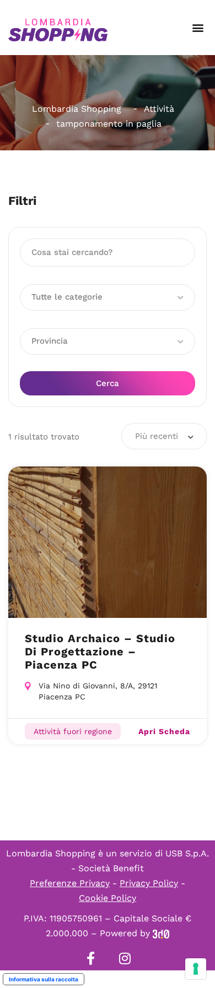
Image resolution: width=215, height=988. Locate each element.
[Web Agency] (161, 933)
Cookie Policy (107, 898)
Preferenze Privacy (70, 883)
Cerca (107, 383)
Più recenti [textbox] (156, 436)
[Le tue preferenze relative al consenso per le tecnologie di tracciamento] (195, 968)
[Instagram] (124, 958)
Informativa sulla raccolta (43, 979)
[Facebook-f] (90, 958)
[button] (198, 28)
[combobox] (164, 436)
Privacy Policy (149, 883)
